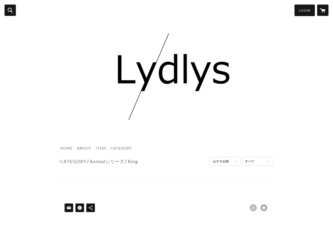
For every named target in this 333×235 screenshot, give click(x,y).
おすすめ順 (221, 161)
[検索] (10, 10)
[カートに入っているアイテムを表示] (322, 10)
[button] (304, 10)
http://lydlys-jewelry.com (264, 207)
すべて (249, 161)
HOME (66, 148)
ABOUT (84, 148)
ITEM (101, 148)
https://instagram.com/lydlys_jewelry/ (253, 207)
